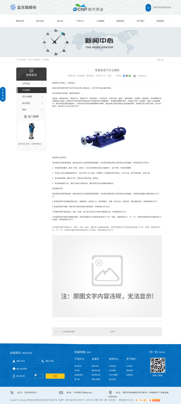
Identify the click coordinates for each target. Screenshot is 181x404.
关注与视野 (113, 375)
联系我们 (161, 21)
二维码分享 (141, 76)
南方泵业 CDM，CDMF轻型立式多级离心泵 (31, 144)
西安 (101, 400)
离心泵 (60, 21)
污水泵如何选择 (69, 332)
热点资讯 (112, 379)
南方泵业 (40, 21)
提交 (55, 376)
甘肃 (105, 400)
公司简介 (129, 366)
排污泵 (77, 370)
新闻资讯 (120, 21)
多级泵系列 (78, 375)
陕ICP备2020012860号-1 (75, 400)
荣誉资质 (129, 370)
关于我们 (140, 21)
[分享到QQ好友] (127, 76)
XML (132, 400)
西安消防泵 (96, 379)
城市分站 (90, 400)
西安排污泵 (96, 370)
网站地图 (122, 400)
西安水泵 (95, 366)
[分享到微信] (130, 76)
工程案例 (100, 21)
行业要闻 (45, 60)
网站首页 (20, 21)
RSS (128, 400)
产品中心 (80, 21)
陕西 (97, 400)
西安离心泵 (96, 375)
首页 (29, 60)
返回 (159, 60)
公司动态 (112, 366)
